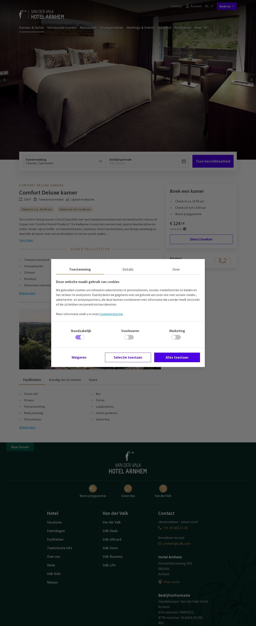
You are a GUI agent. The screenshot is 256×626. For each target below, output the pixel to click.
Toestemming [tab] (80, 269)
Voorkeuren (130, 330)
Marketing (177, 330)
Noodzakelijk (81, 330)
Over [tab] (176, 269)
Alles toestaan (177, 357)
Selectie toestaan (128, 357)
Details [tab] (128, 269)
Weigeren (79, 357)
